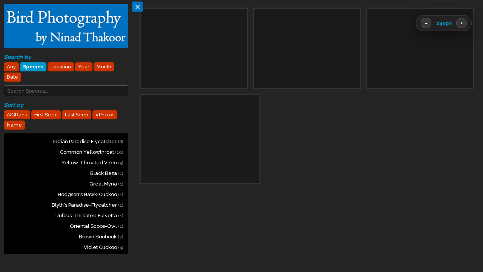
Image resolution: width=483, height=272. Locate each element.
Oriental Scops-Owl (96, 226)
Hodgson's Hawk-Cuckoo (90, 194)
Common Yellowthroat (91, 152)
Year (83, 67)
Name (14, 125)
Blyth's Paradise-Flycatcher (87, 205)
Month (104, 67)
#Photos (104, 114)
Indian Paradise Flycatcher (88, 141)
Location (61, 67)
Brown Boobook (101, 237)
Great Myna (106, 184)
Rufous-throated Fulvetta (89, 215)
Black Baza (106, 173)
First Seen (46, 114)
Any (11, 67)
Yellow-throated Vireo (92, 162)
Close (457, 242)
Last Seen (76, 114)
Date (12, 77)
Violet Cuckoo (103, 247)
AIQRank (17, 114)
